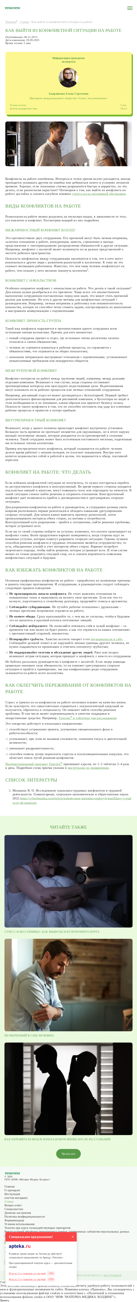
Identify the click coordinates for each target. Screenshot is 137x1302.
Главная (9, 1186)
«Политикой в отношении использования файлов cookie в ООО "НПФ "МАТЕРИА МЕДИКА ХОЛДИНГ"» (62, 1295)
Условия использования (19, 1224)
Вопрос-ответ (13, 1205)
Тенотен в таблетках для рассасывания (87, 718)
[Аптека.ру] (19, 1246)
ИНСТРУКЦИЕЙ (112, 1275)
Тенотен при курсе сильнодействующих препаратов (37, 1227)
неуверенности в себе (106, 639)
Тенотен (11, 21)
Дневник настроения (17, 1212)
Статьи (24, 21)
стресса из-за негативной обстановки (99, 194)
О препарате (12, 1190)
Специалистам (13, 1209)
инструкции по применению (88, 768)
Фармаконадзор (14, 1220)
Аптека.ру (44, 1253)
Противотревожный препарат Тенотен (33, 764)
